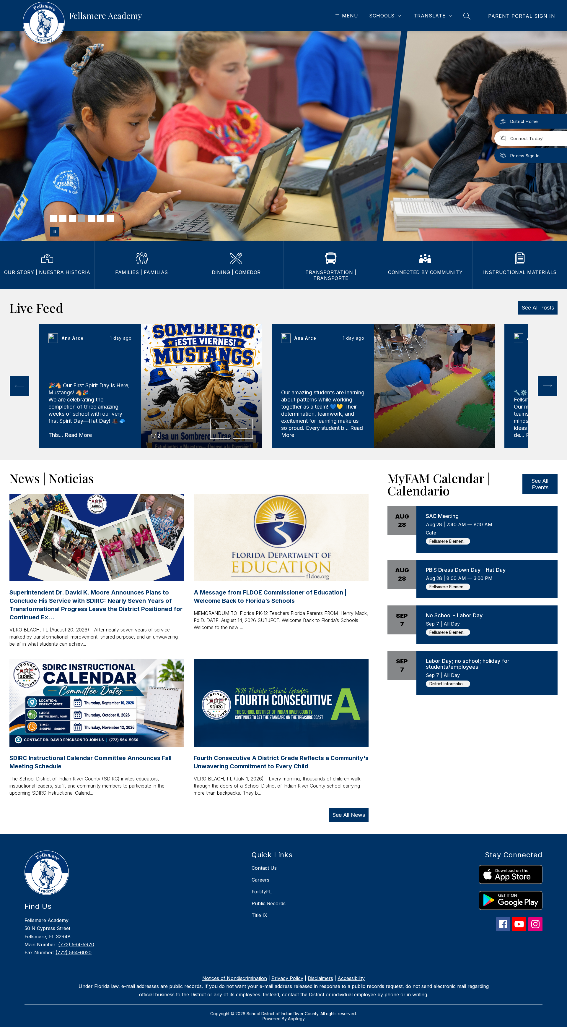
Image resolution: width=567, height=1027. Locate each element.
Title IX (259, 915)
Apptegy (296, 1018)
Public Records (269, 903)
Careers (260, 880)
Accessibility (351, 978)
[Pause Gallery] (54, 231)
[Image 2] (62, 218)
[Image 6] (100, 218)
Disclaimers (320, 978)
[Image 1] (53, 218)
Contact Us (264, 868)
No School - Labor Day (454, 615)
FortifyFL (262, 892)
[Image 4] (81, 218)
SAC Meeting (442, 516)
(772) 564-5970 (76, 944)
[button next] (243, 429)
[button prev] (19, 386)
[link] (521, 16)
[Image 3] (72, 218)
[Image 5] (91, 218)
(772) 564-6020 (74, 952)
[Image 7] (110, 218)
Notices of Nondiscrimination (234, 978)
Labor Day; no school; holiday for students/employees (467, 664)
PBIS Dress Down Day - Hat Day (466, 570)
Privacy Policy (287, 978)
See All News (349, 815)
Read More (78, 435)
